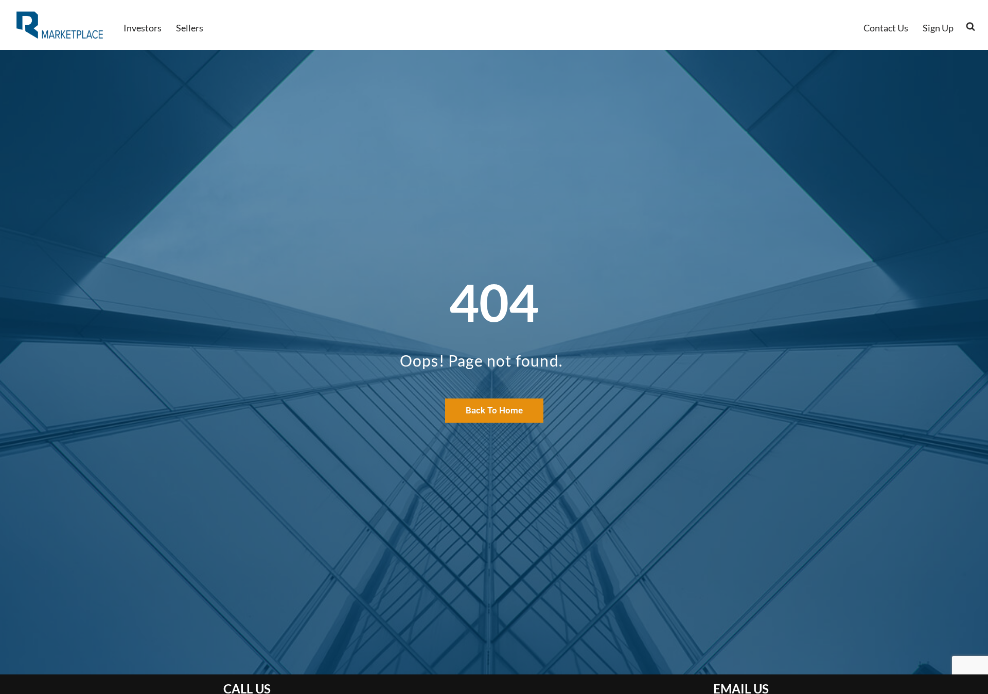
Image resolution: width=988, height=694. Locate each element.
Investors (142, 27)
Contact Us (885, 27)
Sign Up (938, 27)
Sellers (189, 27)
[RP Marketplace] (60, 25)
